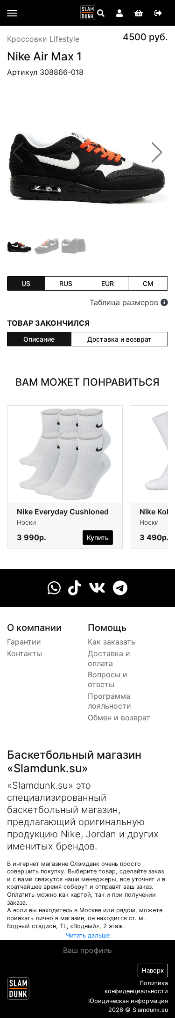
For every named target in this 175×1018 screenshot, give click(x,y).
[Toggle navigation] (12, 13)
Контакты (24, 653)
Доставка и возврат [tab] (119, 339)
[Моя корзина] (138, 13)
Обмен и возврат (119, 717)
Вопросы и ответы (107, 679)
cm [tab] (148, 283)
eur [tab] (107, 283)
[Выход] (158, 13)
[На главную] (87, 12)
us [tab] (25, 283)
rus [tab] (65, 283)
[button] (157, 152)
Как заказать (111, 641)
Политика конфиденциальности (136, 987)
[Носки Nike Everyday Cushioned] (64, 453)
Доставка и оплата (109, 658)
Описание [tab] (39, 339)
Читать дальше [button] (88, 935)
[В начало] (18, 990)
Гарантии (24, 641)
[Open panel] (101, 13)
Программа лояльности (109, 700)
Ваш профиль (87, 950)
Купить (98, 538)
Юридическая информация (128, 1000)
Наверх (153, 970)
